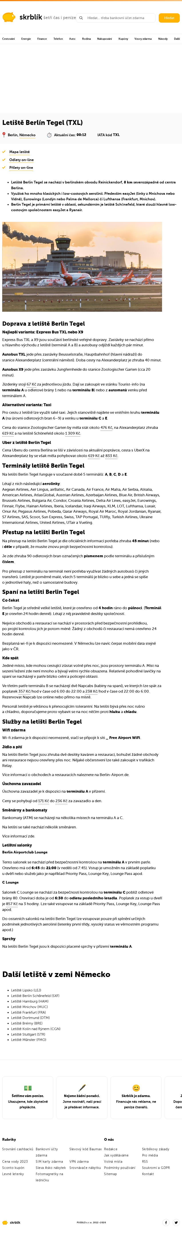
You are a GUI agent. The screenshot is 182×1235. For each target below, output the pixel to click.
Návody (163, 38)
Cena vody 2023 (15, 1161)
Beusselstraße (71, 354)
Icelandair (73, 506)
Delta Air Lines (108, 500)
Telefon (58, 38)
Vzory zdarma (143, 38)
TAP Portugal (86, 517)
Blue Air (125, 495)
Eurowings (32, 199)
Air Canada (75, 489)
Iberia (58, 506)
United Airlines (52, 522)
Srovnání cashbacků (17, 1149)
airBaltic (57, 489)
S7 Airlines (11, 517)
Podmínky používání (119, 1168)
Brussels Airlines (16, 500)
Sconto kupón (13, 1168)
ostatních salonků (23, 919)
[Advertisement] (91, 77)
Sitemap (110, 1174)
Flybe (20, 506)
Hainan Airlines (39, 506)
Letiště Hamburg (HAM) (30, 1001)
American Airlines (17, 495)
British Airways (146, 495)
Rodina (86, 38)
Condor (59, 500)
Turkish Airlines (125, 517)
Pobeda (54, 511)
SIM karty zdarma (49, 1161)
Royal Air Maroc (102, 511)
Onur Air (9, 511)
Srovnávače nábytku (85, 1168)
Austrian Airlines (70, 495)
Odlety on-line (21, 160)
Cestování (8, 38)
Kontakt (148, 1174)
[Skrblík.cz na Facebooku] (166, 1222)
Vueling (85, 522)
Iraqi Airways (95, 506)
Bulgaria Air (41, 500)
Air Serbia (130, 489)
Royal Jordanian (132, 511)
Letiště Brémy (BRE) (27, 1023)
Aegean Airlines (15, 489)
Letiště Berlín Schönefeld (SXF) (35, 996)
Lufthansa (111, 199)
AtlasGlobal (44, 495)
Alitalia (146, 489)
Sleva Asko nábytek (51, 1168)
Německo (27, 135)
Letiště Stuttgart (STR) (28, 1034)
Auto (72, 38)
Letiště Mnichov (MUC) (29, 1007)
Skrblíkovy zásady (155, 1149)
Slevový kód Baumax (85, 1149)
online (48, 697)
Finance (42, 38)
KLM (111, 506)
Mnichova (157, 194)
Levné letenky (13, 1174)
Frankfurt (130, 199)
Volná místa (113, 1161)
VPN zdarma (79, 1161)
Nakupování (104, 38)
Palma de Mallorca (82, 199)
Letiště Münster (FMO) (28, 1040)
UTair (70, 522)
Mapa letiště (19, 152)
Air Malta (113, 489)
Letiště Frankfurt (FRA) (28, 1012)
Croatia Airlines (81, 500)
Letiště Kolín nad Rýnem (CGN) (36, 1029)
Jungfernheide (69, 369)
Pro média (150, 1155)
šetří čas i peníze (60, 17)
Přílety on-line (21, 168)
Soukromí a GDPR (156, 1168)
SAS (25, 517)
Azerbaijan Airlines (101, 495)
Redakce (110, 1149)
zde (31, 836)
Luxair (150, 506)
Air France (94, 489)
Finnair (8, 506)
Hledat (169, 18)
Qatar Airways (75, 511)
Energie (26, 38)
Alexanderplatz (28, 360)
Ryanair (75, 210)
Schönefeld (125, 205)
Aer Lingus (39, 489)
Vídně (16, 199)
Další (177, 38)
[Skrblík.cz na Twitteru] (176, 1222)
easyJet (129, 194)
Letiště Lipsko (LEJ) (26, 990)
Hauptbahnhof (97, 354)
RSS (145, 1161)
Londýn (49, 199)
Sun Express (52, 517)
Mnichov (147, 199)
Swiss (69, 517)
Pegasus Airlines (32, 511)
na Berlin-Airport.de (112, 775)
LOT (120, 506)
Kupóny (123, 38)
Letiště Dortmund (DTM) (30, 1018)
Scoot (35, 517)
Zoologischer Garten (119, 369)
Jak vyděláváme (116, 1155)
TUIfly (105, 517)
